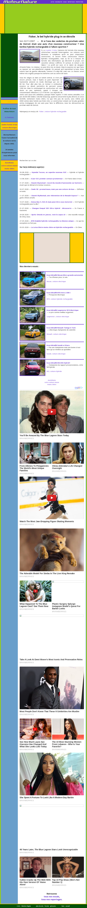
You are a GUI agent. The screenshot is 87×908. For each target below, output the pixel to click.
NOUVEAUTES (58, 2)
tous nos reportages (51, 899)
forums (47, 906)
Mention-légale (26, 906)
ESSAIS (65, 2)
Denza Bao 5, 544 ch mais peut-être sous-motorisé (51, 202)
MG (48, 371)
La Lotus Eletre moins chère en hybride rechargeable (52, 227)
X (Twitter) (9, 117)
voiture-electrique (59, 281)
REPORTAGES (71, 2)
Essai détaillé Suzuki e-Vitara (58, 345)
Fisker (41, 111)
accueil (68, 906)
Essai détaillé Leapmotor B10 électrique (62, 310)
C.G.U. (18, 906)
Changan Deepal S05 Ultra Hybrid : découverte (51, 208)
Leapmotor (51, 316)
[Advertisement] (43, 18)
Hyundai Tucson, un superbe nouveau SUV (49, 172)
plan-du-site (39, 906)
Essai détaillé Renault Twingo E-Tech (61, 328)
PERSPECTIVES (79, 2)
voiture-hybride (56, 371)
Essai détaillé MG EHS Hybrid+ (58, 363)
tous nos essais (51, 896)
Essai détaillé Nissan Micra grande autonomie (65, 275)
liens (63, 906)
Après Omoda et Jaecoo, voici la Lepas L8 (48, 214)
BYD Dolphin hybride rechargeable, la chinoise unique (52, 221)
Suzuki (49, 354)
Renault (49, 334)
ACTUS (52, 2)
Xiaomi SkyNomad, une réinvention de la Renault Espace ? (54, 195)
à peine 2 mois (51, 50)
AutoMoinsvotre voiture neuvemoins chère (9, 166)
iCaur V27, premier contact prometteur (47, 179)
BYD (48, 299)
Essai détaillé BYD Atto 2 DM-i (58, 293)
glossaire (53, 906)
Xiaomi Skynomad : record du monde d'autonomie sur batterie (56, 183)
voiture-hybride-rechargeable (55, 111)
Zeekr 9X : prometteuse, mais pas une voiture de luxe (52, 189)
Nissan (49, 281)
